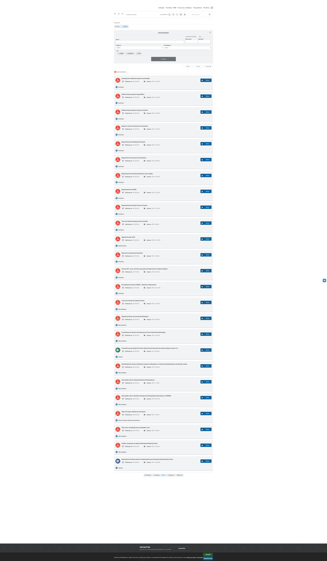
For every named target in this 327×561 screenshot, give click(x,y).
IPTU (139, 53)
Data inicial (188, 39)
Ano (200, 36)
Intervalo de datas (191, 36)
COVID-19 (130, 53)
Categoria (118, 45)
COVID (121, 53)
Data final (200, 39)
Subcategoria (167, 45)
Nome (117, 39)
